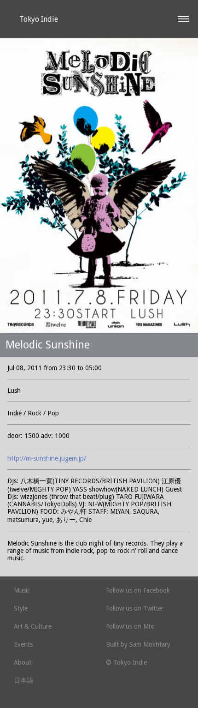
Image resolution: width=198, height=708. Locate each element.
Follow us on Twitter (134, 608)
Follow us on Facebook (138, 590)
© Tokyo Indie (126, 662)
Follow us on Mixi (130, 626)
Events (23, 644)
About (22, 662)
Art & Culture (33, 626)
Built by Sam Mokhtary (138, 644)
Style (21, 608)
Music (22, 590)
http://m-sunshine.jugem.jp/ (46, 458)
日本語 (23, 680)
